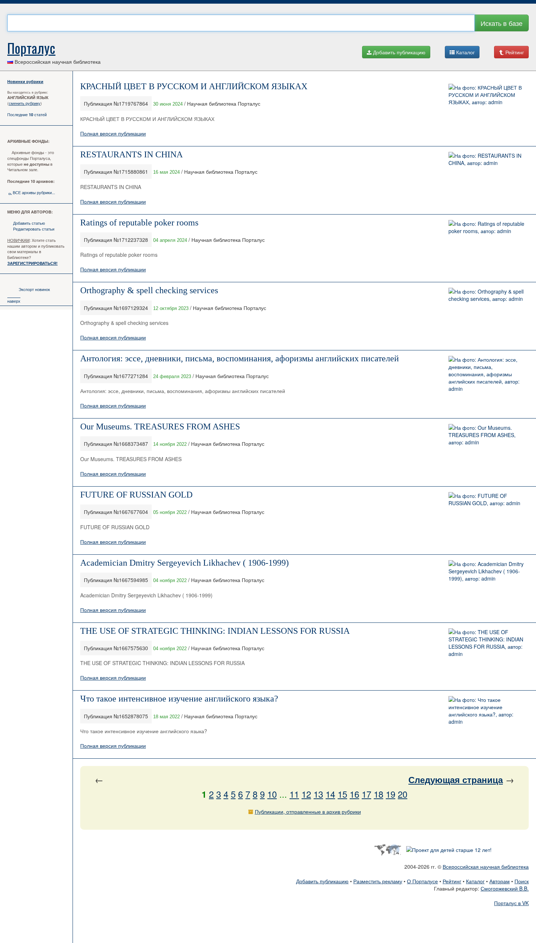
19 (390, 793)
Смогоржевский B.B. (505, 888)
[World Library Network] (387, 849)
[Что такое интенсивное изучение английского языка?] (486, 710)
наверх (13, 301)
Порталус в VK (511, 903)
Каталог (465, 52)
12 (306, 793)
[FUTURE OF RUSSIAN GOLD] (486, 498)
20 (402, 793)
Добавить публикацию (399, 52)
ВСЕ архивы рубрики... (34, 192)
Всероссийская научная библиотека (486, 866)
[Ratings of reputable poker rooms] (486, 226)
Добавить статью (29, 223)
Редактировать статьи (33, 229)
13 (318, 793)
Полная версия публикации (113, 133)
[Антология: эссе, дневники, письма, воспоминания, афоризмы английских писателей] (486, 373)
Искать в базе (502, 23)
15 (342, 793)
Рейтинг (514, 52)
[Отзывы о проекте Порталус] (449, 849)
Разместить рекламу (377, 881)
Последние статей (27, 114)
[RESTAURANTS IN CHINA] (486, 158)
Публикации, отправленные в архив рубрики (308, 811)
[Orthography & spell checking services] (486, 294)
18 (378, 793)
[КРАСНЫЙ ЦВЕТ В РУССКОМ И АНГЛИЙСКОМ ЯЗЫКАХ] (486, 94)
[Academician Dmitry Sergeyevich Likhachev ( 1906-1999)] (486, 570)
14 (330, 793)
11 (294, 793)
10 (272, 793)
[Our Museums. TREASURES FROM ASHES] (486, 434)
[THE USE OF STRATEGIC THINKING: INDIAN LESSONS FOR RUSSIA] (486, 641)
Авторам (499, 881)
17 (366, 793)
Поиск (521, 881)
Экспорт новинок (34, 289)
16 (354, 793)
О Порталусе (422, 881)
